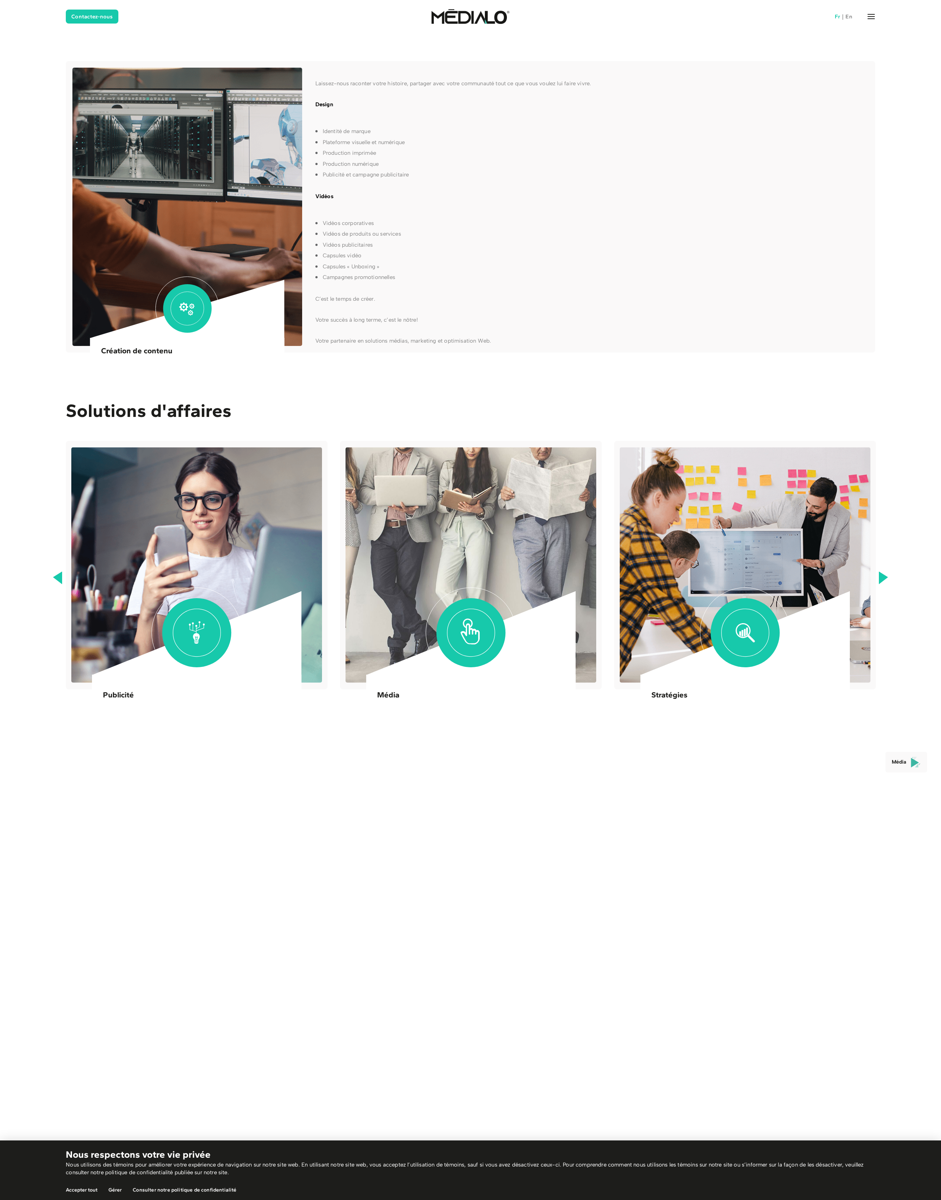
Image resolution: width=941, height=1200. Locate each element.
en (848, 16)
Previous (57, 577)
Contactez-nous (91, 16)
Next (883, 577)
